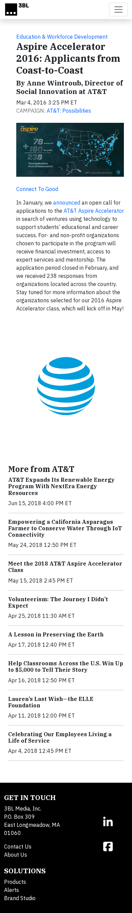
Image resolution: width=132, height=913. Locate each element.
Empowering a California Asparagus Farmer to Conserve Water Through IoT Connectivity (65, 528)
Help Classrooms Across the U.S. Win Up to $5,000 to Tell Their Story (65, 666)
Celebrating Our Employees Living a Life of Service (60, 737)
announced (66, 202)
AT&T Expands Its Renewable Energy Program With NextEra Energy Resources (61, 486)
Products (15, 881)
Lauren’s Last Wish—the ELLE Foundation (50, 702)
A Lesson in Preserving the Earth (56, 634)
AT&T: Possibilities (69, 110)
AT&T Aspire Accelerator (94, 210)
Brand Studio (20, 898)
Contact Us (17, 846)
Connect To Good (37, 189)
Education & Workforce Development (62, 36)
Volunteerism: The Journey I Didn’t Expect (58, 602)
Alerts (11, 890)
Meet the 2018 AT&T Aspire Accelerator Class (65, 566)
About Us (15, 854)
